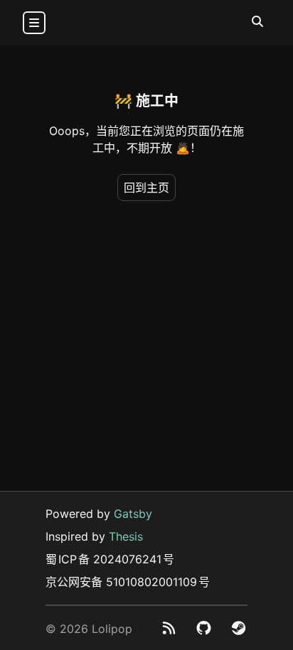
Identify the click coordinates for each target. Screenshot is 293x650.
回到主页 (146, 187)
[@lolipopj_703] (238, 628)
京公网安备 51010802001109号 (128, 582)
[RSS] (168, 628)
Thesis (126, 536)
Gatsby (133, 514)
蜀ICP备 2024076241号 (110, 559)
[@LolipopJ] (203, 628)
